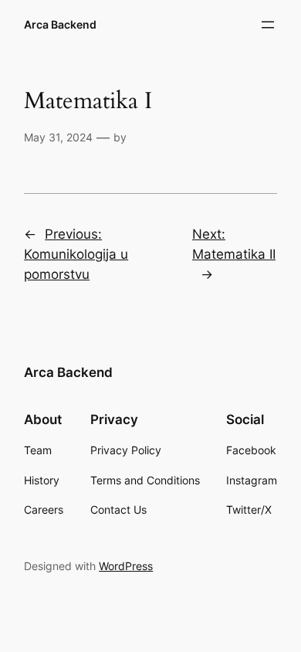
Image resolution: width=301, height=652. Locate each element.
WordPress (126, 565)
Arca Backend (60, 24)
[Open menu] (268, 24)
